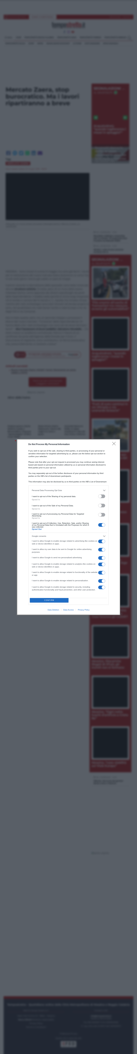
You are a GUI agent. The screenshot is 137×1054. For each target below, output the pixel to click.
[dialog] (68, 527)
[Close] (114, 444)
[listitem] (68, 490)
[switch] (101, 496)
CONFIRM (49, 600)
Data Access (68, 610)
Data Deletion (53, 610)
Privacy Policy (84, 610)
